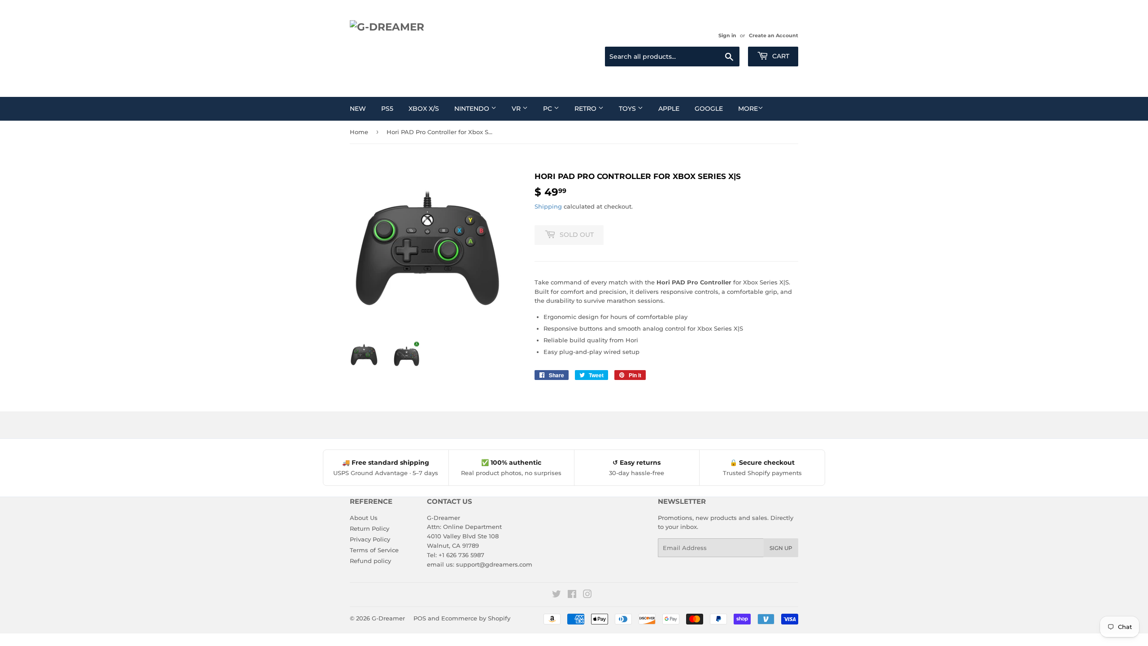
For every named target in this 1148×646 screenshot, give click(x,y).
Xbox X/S (424, 109)
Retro (586, 109)
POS (419, 618)
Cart (779, 56)
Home (359, 131)
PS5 (387, 109)
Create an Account (773, 35)
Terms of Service (374, 550)
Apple (668, 109)
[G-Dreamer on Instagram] (587, 595)
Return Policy (369, 528)
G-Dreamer (388, 618)
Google (709, 109)
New (358, 109)
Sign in (727, 35)
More (748, 109)
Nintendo (472, 109)
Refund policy (370, 560)
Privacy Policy (370, 539)
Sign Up (781, 548)
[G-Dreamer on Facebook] (572, 595)
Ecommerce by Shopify (475, 618)
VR (517, 109)
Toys (628, 109)
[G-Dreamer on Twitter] (556, 595)
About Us (364, 517)
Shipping (548, 206)
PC (548, 109)
